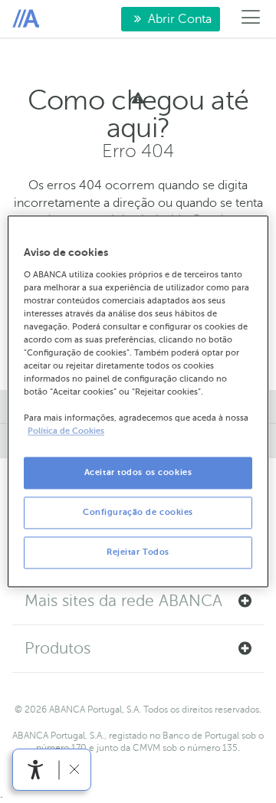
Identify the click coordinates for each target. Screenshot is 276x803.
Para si (25, 19)
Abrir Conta (166, 21)
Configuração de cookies (138, 513)
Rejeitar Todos (138, 553)
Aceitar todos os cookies (138, 473)
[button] (138, 601)
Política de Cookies (66, 432)
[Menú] (251, 19)
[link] (35, 769)
